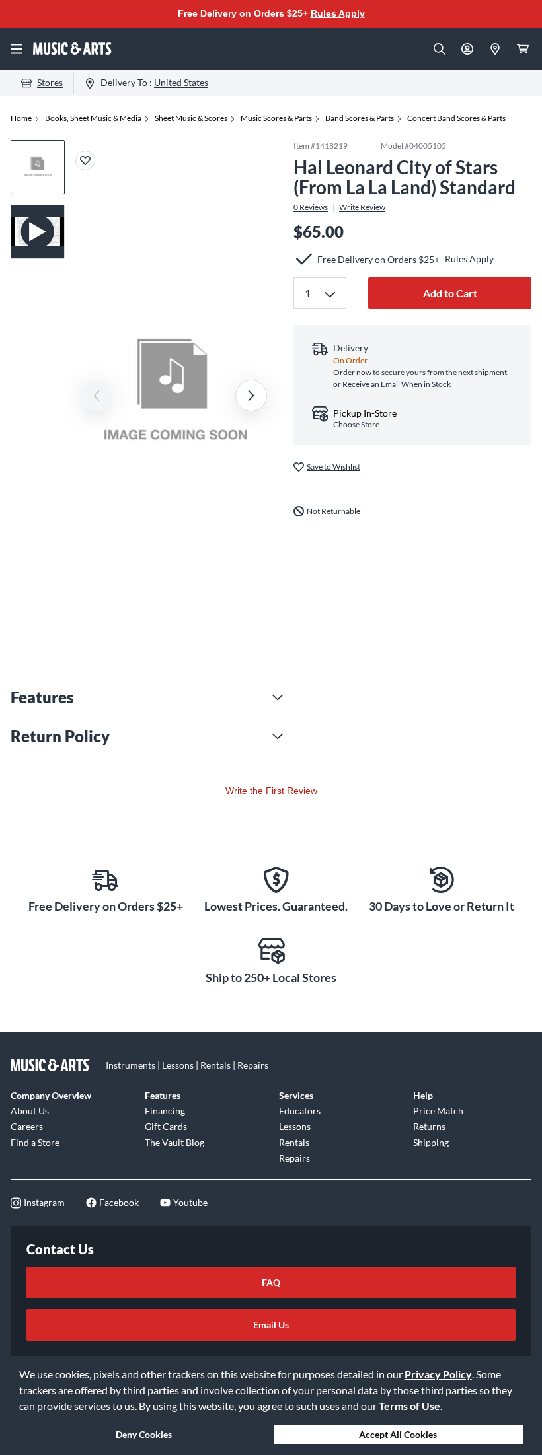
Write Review (362, 207)
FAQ (271, 1282)
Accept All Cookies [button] (398, 1434)
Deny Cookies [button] (144, 1434)
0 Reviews (310, 207)
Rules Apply (338, 13)
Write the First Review (271, 790)
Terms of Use (409, 1406)
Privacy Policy (438, 1374)
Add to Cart (450, 293)
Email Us (271, 1324)
